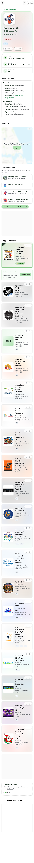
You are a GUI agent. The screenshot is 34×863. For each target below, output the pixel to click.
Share (9, 49)
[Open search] (24, 3)
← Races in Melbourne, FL (10, 9)
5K (5, 43)
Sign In (17, 148)
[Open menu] (30, 3)
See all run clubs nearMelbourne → (15, 207)
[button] (26, 245)
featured (10, 789)
